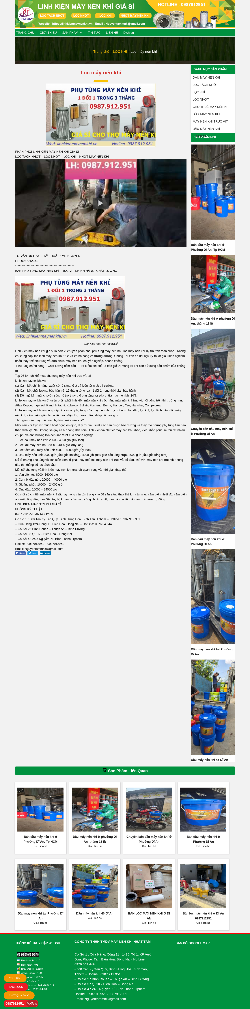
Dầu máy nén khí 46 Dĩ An (209, 760)
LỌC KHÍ (120, 51)
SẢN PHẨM (70, 32)
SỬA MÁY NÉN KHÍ (206, 114)
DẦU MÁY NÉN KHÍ (206, 77)
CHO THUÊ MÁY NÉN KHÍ (211, 107)
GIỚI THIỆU (48, 32)
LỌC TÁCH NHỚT (205, 85)
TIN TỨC (94, 32)
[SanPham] (213, 192)
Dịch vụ (128, 32)
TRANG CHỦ (25, 32)
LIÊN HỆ (112, 32)
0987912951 (14, 1003)
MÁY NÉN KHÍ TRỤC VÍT (210, 121)
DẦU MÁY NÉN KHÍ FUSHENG (206, 130)
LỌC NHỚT (201, 99)
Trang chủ (101, 51)
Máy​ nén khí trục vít (29, 425)
